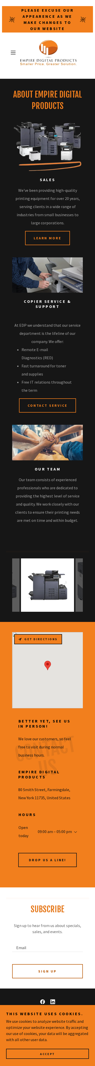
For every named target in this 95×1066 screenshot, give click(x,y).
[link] (47, 53)
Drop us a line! (47, 860)
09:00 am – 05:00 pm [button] (55, 831)
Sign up (47, 971)
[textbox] (47, 945)
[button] (14, 53)
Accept (47, 1054)
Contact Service (48, 405)
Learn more (48, 238)
